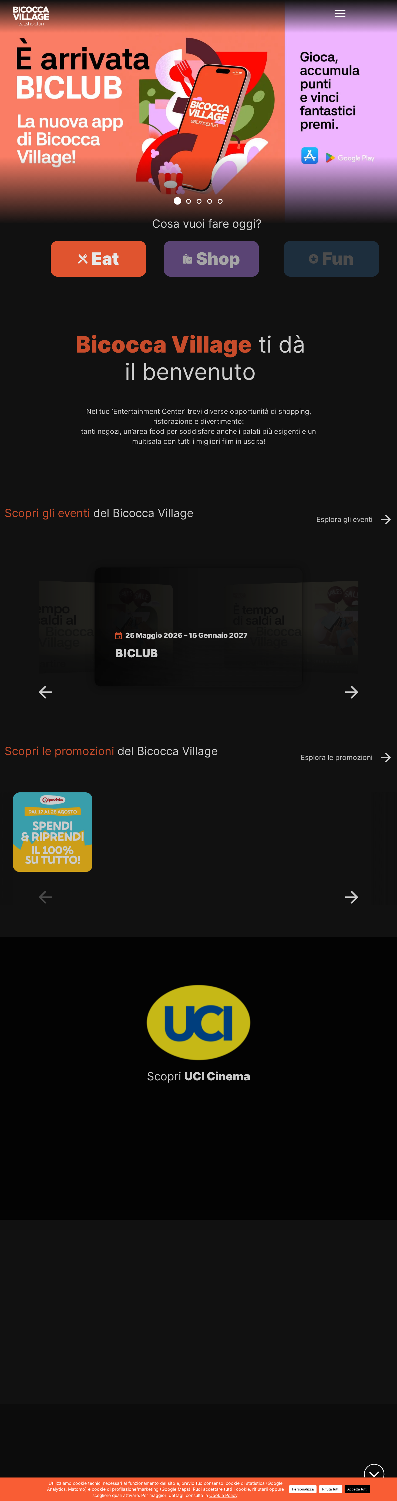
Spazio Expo (289, 1456)
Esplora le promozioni (328, 757)
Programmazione (154, 1170)
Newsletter (287, 1471)
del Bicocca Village (107, 513)
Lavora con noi (255, 1170)
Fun (308, 258)
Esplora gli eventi (336, 519)
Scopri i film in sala (315, 1327)
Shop (205, 258)
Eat (102, 258)
